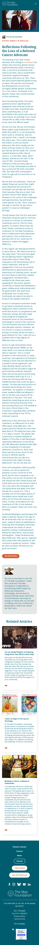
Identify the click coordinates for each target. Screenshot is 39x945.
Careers (19, 851)
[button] (35, 4)
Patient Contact (19, 847)
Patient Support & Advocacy (15, 40)
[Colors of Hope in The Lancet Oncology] (6, 748)
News (19, 855)
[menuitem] (9, 885)
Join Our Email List (19, 875)
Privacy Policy (19, 916)
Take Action (20, 868)
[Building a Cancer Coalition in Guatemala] (6, 830)
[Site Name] (10, 4)
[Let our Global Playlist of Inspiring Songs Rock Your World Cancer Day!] (6, 686)
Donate (20, 861)
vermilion (22, 924)
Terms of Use (19, 919)
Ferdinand (28, 62)
